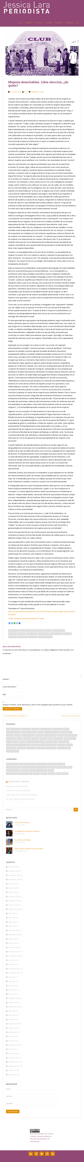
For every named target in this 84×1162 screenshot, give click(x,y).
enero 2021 (12, 994)
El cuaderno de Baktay (23, 840)
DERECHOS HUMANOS (13, 767)
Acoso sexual (26, 729)
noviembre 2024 (14, 901)
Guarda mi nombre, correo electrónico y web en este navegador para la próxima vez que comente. (38, 705)
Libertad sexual (43, 634)
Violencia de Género (63, 748)
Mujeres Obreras (51, 742)
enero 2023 (12, 943)
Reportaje (52, 773)
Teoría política (50, 748)
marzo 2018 (12, 1053)
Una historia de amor (22, 822)
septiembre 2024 (14, 909)
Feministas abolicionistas (16, 634)
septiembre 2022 (14, 956)
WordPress (62, 1160)
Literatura (43, 738)
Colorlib (45, 1160)
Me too (15, 742)
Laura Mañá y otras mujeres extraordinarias (21, 795)
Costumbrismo (41, 764)
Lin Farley (35, 738)
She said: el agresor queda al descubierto (20, 799)
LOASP (50, 738)
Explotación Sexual (58, 630)
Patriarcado (67, 634)
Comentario (7, 653)
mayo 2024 (12, 922)
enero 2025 (12, 892)
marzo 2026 (12, 867)
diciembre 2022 (13, 947)
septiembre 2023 (14, 935)
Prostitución (12, 637)
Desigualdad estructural (28, 732)
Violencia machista (12, 751)
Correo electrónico (10, 687)
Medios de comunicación (38, 770)
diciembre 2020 (13, 998)
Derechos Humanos (13, 732)
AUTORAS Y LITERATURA (27, 764)
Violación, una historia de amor (17, 786)
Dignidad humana (25, 630)
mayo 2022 (12, 960)
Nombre (6, 679)
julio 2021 (11, 977)
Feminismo (39, 735)
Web (4, 694)
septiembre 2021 (14, 973)
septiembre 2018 (14, 1045)
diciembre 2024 (13, 896)
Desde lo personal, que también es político (35, 767)
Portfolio (39, 23)
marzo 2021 (12, 990)
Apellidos (9, 1103)
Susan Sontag (31, 748)
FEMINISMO (34, 92)
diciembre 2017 (13, 1058)
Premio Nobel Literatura (48, 745)
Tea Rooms (41, 748)
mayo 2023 (12, 939)
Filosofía (60, 735)
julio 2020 (11, 1011)
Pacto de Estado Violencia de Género (18, 745)
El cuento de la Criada (52, 732)
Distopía (40, 732)
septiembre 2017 (14, 1066)
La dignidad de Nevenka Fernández (27, 831)
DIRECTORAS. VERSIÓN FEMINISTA (61, 767)
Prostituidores (22, 637)
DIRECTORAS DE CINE (13, 770)
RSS (77, 23)
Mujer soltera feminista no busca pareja (29, 849)
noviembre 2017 (14, 1062)
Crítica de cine (52, 764)
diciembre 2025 (13, 871)
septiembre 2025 (14, 879)
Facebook (58, 23)
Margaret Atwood (69, 738)
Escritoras (10, 735)
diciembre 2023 (13, 930)
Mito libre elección (56, 634)
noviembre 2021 (14, 969)
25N (8, 729)
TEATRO (65, 773)
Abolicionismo (13, 630)
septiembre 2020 (14, 1007)
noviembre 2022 (14, 952)
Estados (48, 630)
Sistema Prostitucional (45, 637)
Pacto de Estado (64, 742)
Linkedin (49, 23)
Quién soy (29, 23)
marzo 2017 (12, 1070)
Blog (20, 23)
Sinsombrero (21, 748)
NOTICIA (50, 770)
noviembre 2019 (14, 1024)
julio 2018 (11, 1049)
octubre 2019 (13, 1028)
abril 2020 (11, 1019)
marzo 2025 (12, 888)
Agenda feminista (12, 764)
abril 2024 (11, 926)
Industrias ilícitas (31, 634)
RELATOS (44, 773)
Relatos (69, 745)
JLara (25, 92)
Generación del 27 (70, 735)
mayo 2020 (12, 1015)
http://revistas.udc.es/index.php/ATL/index (26, 618)
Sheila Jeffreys (11, 748)
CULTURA (61, 764)
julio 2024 (11, 913)
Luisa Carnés (58, 738)
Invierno (19, 738)
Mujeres (21, 742)
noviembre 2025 (14, 875)
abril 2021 (11, 985)
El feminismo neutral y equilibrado (18, 790)
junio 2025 (12, 884)
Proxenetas (32, 637)
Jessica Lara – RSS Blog (18, 782)
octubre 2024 (13, 905)
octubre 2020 (13, 1002)
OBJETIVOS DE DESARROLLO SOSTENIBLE (19, 773)
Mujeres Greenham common (35, 742)
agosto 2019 (12, 1032)
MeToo (9, 742)
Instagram (69, 23)
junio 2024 (12, 918)
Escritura (17, 735)
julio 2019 (11, 1036)
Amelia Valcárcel (46, 729)
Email (8, 1089)
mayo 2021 (12, 981)
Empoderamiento (38, 630)
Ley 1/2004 (27, 738)
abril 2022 (11, 964)
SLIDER (41, 92)
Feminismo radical (50, 735)
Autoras (66, 729)
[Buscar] (76, 809)
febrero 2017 (13, 1075)
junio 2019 (12, 1041)
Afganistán (35, 729)
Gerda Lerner (11, 738)
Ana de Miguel (57, 729)
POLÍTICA (36, 773)
